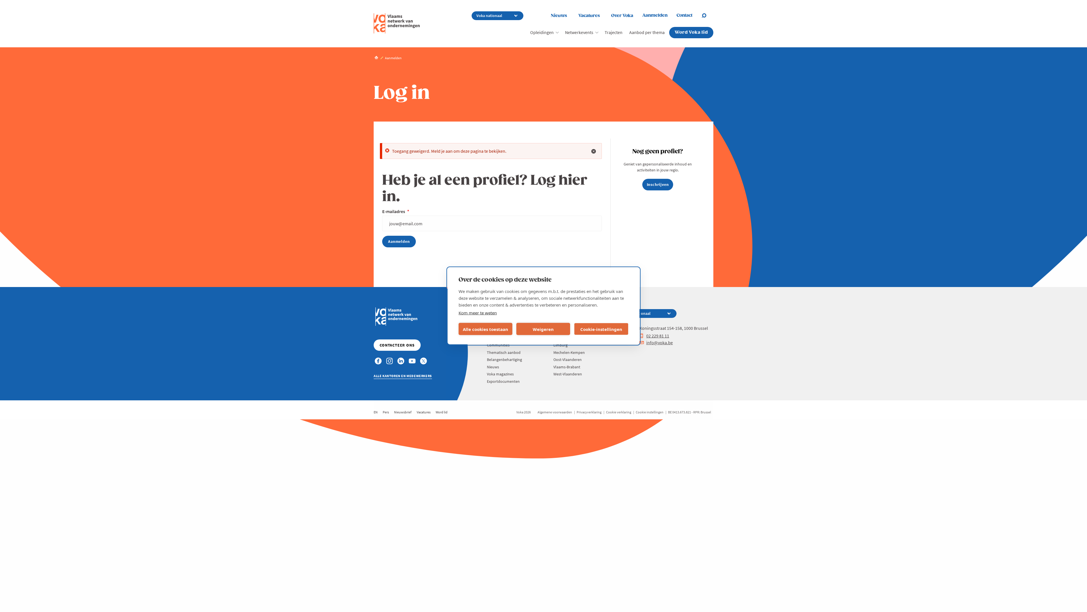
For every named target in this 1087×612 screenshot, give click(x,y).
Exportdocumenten (503, 381)
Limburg (560, 345)
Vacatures (589, 15)
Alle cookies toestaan (485, 329)
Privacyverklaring (589, 412)
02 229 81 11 (657, 336)
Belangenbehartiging (504, 359)
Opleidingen (542, 32)
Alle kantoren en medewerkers (403, 376)
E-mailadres (394, 211)
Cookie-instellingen (601, 329)
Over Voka (622, 15)
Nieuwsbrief (403, 412)
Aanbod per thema (647, 32)
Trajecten (613, 32)
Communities (498, 345)
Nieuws (559, 15)
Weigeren (543, 329)
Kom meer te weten (478, 313)
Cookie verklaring (618, 412)
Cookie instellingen (650, 412)
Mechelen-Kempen (569, 352)
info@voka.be (659, 342)
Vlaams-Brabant (566, 366)
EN (376, 412)
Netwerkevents (579, 32)
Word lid (442, 412)
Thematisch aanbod (504, 352)
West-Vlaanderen (567, 374)
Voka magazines (500, 374)
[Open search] (707, 16)
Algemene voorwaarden (555, 412)
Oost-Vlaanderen (567, 359)
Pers (386, 412)
